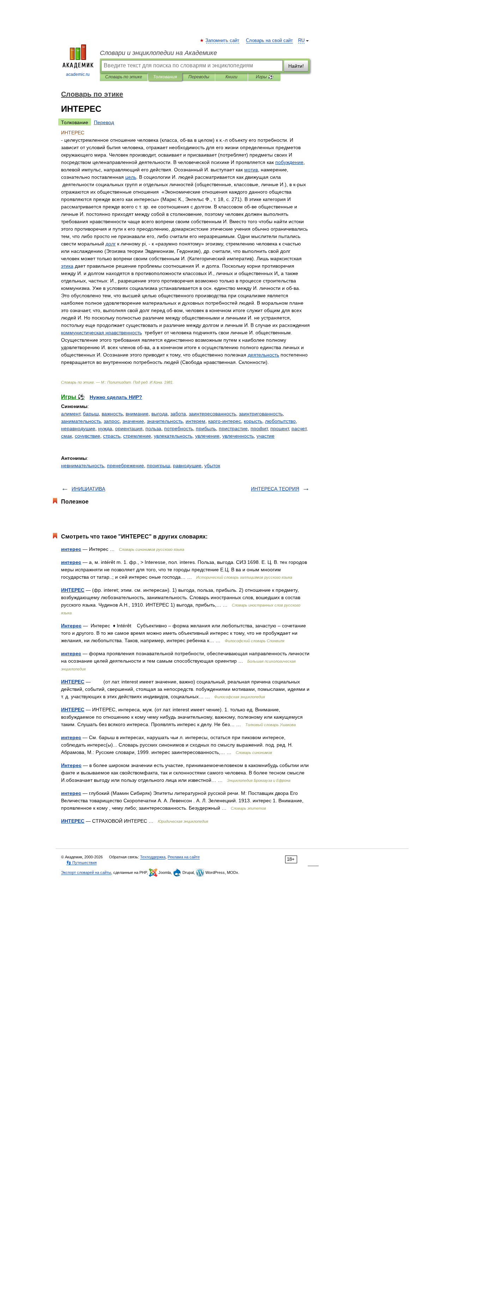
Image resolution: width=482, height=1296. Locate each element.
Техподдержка (152, 857)
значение (133, 421)
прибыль (206, 428)
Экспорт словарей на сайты (86, 872)
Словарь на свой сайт (269, 40)
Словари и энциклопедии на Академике (158, 52)
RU (301, 40)
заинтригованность (261, 413)
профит (259, 428)
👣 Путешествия (81, 862)
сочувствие (87, 436)
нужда (105, 428)
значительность (165, 421)
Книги (231, 76)
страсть (111, 436)
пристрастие (233, 428)
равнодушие (187, 465)
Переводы (198, 76)
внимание (137, 413)
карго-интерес (224, 421)
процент (279, 428)
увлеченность (238, 436)
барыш (91, 413)
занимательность (81, 421)
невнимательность (82, 465)
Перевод (104, 122)
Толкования (165, 76)
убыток (212, 465)
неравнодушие (78, 428)
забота (178, 413)
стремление (137, 436)
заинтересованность (212, 413)
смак (66, 436)
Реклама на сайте (184, 857)
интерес (71, 549)
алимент (70, 413)
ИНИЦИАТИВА (88, 489)
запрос (112, 421)
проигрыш (158, 465)
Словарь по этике (123, 76)
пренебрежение (125, 465)
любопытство (280, 421)
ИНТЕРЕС (72, 590)
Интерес (71, 625)
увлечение (207, 436)
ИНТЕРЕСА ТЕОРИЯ (275, 489)
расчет (298, 428)
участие (266, 436)
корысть (253, 421)
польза (153, 428)
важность (112, 413)
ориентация (129, 428)
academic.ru (78, 74)
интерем (195, 421)
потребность (178, 428)
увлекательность (173, 436)
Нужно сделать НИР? (116, 397)
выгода (159, 413)
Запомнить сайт (222, 40)
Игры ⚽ (264, 76)
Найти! (296, 66)
